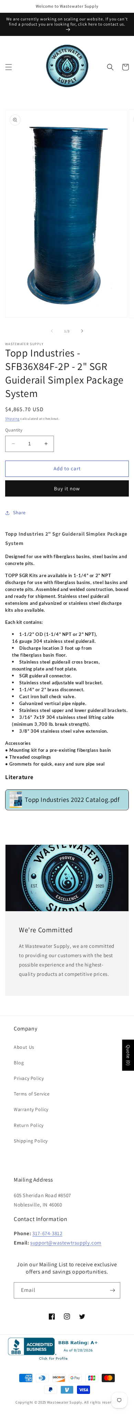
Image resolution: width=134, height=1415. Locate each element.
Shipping (12, 418)
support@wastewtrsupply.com (65, 1242)
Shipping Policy (31, 1141)
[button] (8, 67)
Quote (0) (128, 1055)
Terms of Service (32, 1094)
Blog (19, 1063)
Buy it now (67, 488)
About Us (24, 1047)
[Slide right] (82, 331)
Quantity (13, 430)
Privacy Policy (29, 1078)
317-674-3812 (47, 1233)
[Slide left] (51, 331)
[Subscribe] (112, 1290)
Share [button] (19, 512)
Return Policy (29, 1125)
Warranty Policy (31, 1109)
